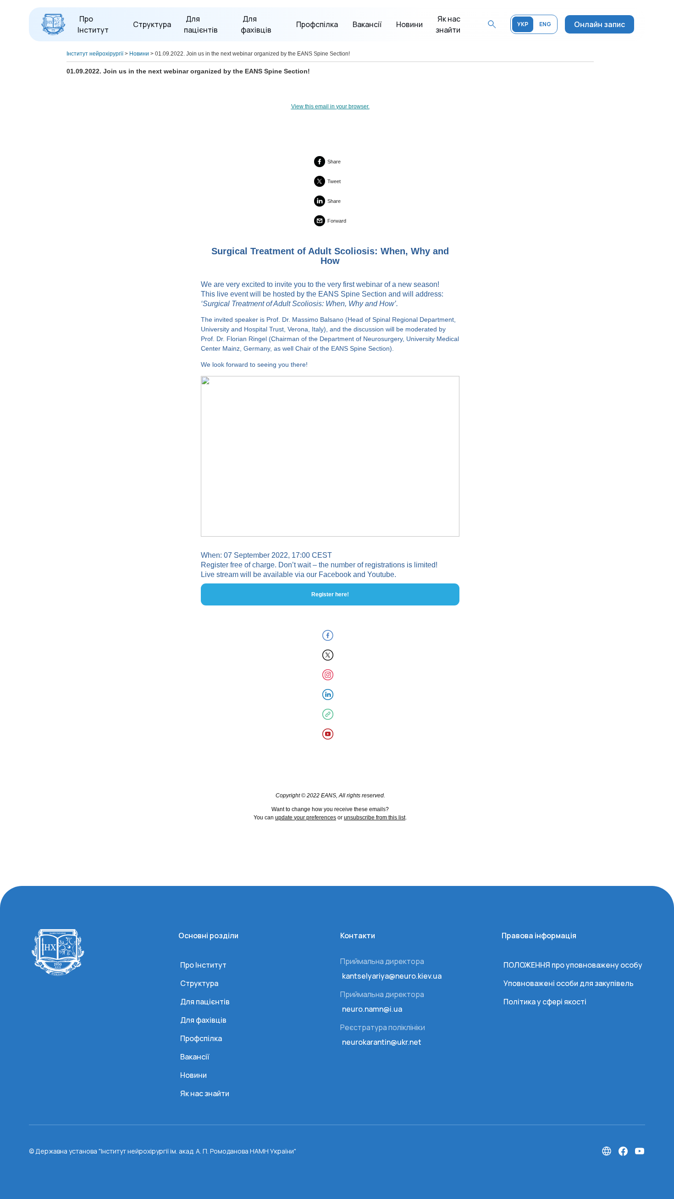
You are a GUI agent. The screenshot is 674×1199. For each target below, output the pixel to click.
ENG (545, 24)
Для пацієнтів (205, 1002)
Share (334, 161)
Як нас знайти (204, 1093)
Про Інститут (203, 965)
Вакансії (367, 24)
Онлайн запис (599, 24)
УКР (522, 24)
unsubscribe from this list (374, 817)
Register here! (330, 594)
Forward (336, 221)
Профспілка (317, 24)
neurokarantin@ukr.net (381, 1042)
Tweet (334, 181)
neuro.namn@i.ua (372, 1009)
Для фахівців (203, 1020)
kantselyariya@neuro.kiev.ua (392, 976)
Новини (409, 24)
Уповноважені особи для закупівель (568, 983)
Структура (152, 24)
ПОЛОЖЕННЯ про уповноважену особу (572, 965)
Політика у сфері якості (544, 1002)
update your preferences (305, 817)
